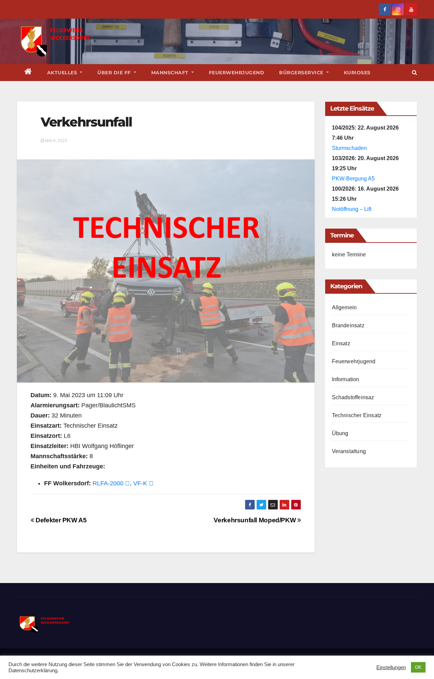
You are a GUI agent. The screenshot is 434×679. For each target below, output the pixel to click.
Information (345, 379)
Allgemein (344, 307)
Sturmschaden (349, 148)
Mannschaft (170, 73)
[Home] (28, 72)
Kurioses (357, 73)
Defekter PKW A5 (60, 520)
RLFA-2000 (108, 483)
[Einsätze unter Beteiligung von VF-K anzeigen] (151, 483)
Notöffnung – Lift (351, 209)
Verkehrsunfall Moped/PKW (255, 520)
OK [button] (418, 667)
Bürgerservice (302, 73)
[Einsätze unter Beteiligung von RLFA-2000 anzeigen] (127, 483)
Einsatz (341, 343)
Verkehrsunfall (86, 122)
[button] (414, 72)
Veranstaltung (349, 451)
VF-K (140, 483)
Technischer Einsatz (357, 415)
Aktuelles (63, 73)
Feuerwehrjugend (236, 73)
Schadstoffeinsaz (353, 397)
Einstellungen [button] (391, 667)
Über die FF (114, 73)
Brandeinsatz (348, 325)
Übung (340, 433)
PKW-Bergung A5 (353, 178)
